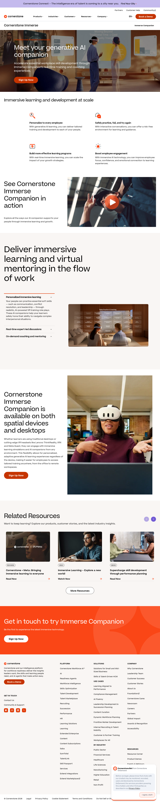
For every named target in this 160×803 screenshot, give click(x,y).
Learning (64, 728)
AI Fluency (98, 699)
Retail (96, 780)
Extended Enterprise (69, 733)
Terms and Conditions (82, 798)
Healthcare (99, 760)
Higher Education (102, 775)
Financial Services (102, 755)
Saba (62, 748)
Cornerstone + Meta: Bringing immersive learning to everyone (24, 533)
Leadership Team (135, 673)
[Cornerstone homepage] (28, 663)
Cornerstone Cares (136, 698)
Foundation (132, 693)
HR (61, 718)
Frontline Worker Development (107, 722)
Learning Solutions (68, 723)
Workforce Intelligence (70, 683)
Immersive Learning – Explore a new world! (78, 531)
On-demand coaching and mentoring (26, 336)
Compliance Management (105, 694)
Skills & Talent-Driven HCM (106, 676)
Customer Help (133, 10)
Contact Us (9, 700)
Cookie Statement (60, 798)
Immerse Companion (144, 25)
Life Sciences (100, 765)
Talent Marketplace (69, 698)
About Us (131, 688)
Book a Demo (146, 16)
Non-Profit (98, 785)
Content (63, 738)
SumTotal (64, 753)
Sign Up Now (26, 80)
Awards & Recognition (137, 723)
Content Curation (101, 712)
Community (149, 10)
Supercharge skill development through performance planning (128, 533)
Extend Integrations (69, 773)
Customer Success (135, 678)
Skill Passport (66, 763)
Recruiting (65, 703)
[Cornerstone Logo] (13, 16)
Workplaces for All (102, 740)
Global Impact (133, 718)
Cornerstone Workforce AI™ (72, 668)
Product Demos (134, 759)
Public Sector (100, 750)
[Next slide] (153, 519)
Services (64, 768)
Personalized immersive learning (23, 297)
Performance (66, 713)
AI (61, 673)
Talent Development (69, 693)
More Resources (80, 591)
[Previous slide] (146, 519)
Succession (65, 708)
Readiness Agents (68, 678)
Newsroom (132, 703)
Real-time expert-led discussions (23, 329)
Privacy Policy (41, 798)
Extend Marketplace (69, 778)
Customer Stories (135, 683)
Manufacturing (100, 770)
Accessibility (133, 728)
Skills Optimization (68, 688)
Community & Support (14, 705)
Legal (28, 798)
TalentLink (64, 758)
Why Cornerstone (135, 668)
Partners (119, 10)
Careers (131, 708)
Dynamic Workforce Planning (107, 717)
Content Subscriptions (70, 743)
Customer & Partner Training (107, 735)
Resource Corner (135, 754)
